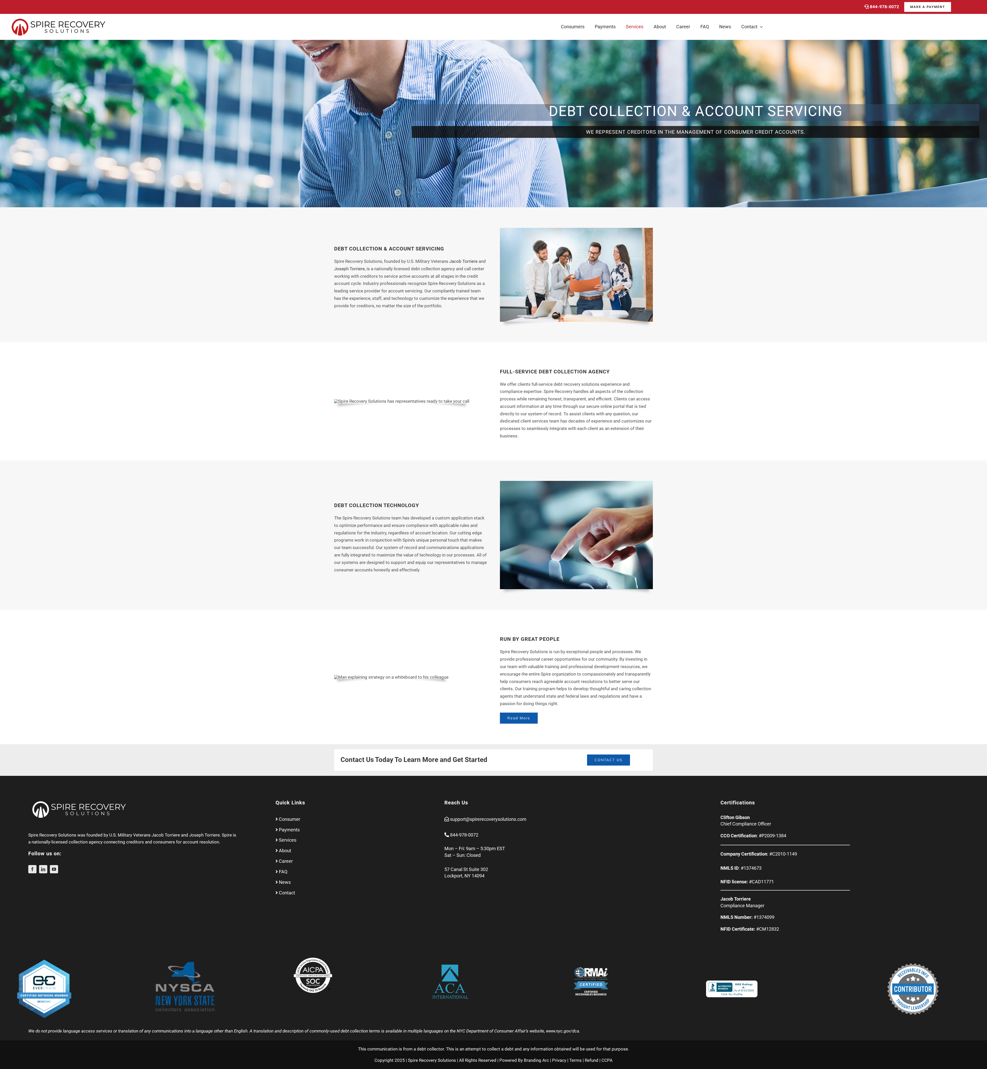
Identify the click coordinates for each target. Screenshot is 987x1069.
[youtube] (54, 869)
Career (286, 861)
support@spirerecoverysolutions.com (488, 819)
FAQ (283, 871)
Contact (287, 892)
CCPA (607, 1060)
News (285, 882)
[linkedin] (43, 869)
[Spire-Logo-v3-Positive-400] (59, 18)
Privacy (559, 1060)
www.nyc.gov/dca (562, 1031)
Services (287, 840)
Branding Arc (536, 1060)
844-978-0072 (884, 6)
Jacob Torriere (166, 835)
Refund (591, 1060)
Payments (289, 829)
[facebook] (32, 869)
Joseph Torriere (204, 835)
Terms (575, 1060)
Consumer (289, 819)
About (285, 850)
